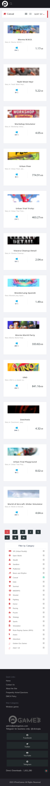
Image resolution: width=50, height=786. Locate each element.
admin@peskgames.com (17, 726)
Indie (14, 581)
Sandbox (16, 564)
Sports (15, 621)
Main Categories (12, 703)
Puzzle (15, 612)
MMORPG (16, 590)
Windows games (12, 706)
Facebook (27, 738)
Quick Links (10, 677)
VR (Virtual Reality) (20, 551)
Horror (15, 603)
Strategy (16, 617)
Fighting (16, 599)
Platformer (16, 568)
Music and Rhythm (20, 573)
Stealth (15, 560)
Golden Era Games (20, 643)
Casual (15, 577)
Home (8, 680)
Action (15, 634)
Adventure (16, 639)
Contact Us (10, 684)
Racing (15, 608)
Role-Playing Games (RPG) (23, 630)
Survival (16, 586)
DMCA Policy (11, 696)
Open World (17, 555)
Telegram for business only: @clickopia (23, 729)
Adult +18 (16, 647)
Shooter (16, 595)
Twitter (27, 747)
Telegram (27, 764)
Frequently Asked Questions (17, 692)
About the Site (11, 688)
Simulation (17, 625)
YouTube (27, 755)
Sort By (38, 14)
